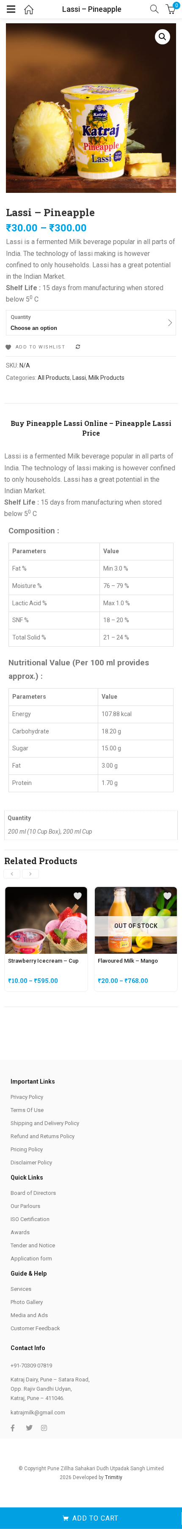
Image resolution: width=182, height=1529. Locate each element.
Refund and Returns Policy (42, 1136)
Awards (20, 1232)
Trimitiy (113, 1477)
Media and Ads (29, 1315)
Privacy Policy (27, 1097)
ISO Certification (30, 1219)
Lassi (79, 377)
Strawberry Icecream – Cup (43, 961)
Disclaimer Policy (31, 1162)
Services (21, 1289)
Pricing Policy (27, 1149)
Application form (31, 1258)
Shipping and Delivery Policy (45, 1123)
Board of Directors (33, 1193)
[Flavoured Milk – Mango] (136, 891)
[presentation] (11, 873)
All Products (54, 377)
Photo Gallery (27, 1302)
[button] (162, 36)
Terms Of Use (27, 1110)
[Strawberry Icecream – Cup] (46, 891)
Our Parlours (25, 1206)
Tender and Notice (33, 1245)
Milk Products (106, 377)
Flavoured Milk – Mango (128, 961)
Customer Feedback (35, 1328)
